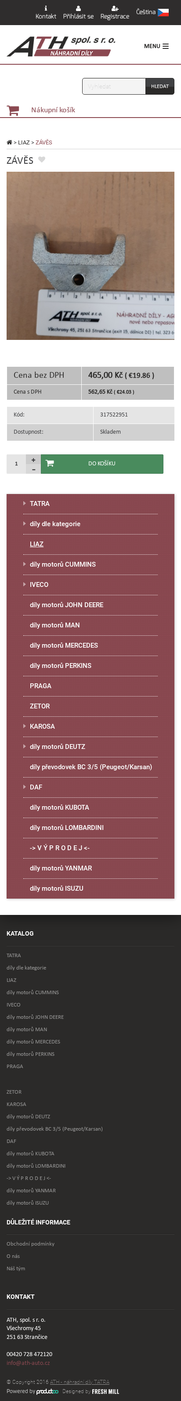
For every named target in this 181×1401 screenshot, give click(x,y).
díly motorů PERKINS (60, 666)
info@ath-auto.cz (28, 1363)
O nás (13, 1256)
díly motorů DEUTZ (57, 747)
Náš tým (16, 1269)
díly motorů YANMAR (61, 868)
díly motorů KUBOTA (59, 807)
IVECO (39, 585)
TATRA (40, 504)
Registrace (115, 16)
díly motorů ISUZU (56, 888)
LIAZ (24, 142)
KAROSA (42, 726)
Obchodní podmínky (30, 1244)
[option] (90, 256)
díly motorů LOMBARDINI (67, 828)
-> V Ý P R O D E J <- (60, 848)
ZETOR (40, 706)
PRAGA (40, 686)
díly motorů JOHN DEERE (66, 605)
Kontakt (46, 16)
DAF (36, 787)
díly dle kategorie (55, 524)
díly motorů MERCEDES (64, 645)
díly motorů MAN (55, 625)
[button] (152, 12)
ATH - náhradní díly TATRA (79, 1382)
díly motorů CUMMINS (63, 564)
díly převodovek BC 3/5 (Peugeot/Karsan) (91, 767)
